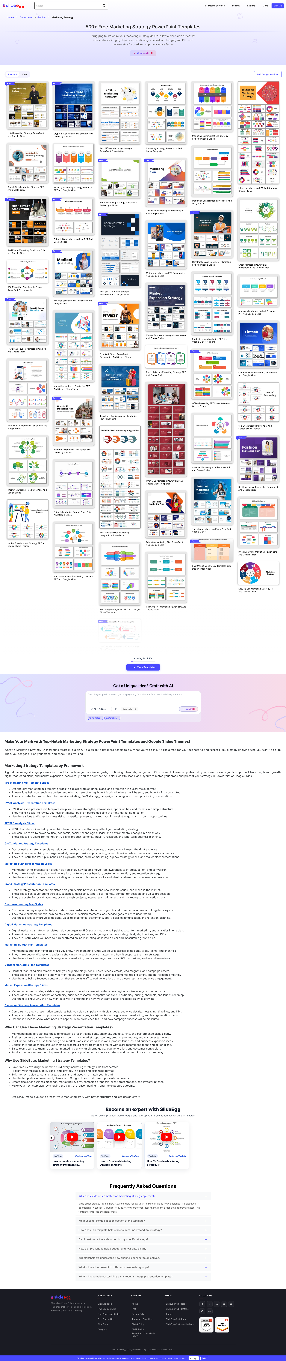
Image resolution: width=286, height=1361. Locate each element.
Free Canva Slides (106, 1319)
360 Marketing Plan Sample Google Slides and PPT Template (25, 288)
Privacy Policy (139, 1314)
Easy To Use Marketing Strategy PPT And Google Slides (256, 590)
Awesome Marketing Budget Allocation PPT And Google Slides (257, 312)
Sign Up (278, 5)
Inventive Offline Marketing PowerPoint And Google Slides (257, 553)
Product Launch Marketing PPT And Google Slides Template (209, 340)
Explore (251, 5)
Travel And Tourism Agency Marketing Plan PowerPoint (118, 417)
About (135, 1303)
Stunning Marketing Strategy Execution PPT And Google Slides (73, 189)
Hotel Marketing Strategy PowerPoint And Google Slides (26, 134)
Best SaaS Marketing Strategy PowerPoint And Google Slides (115, 293)
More (265, 5)
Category (102, 1329)
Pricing (236, 5)
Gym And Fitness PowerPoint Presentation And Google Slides (115, 355)
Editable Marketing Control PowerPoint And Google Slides (73, 513)
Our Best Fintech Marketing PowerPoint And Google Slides (257, 374)
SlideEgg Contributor (176, 1319)
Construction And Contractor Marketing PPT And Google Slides (211, 263)
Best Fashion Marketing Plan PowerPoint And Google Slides (258, 488)
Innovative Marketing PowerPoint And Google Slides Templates (164, 482)
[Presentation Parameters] (116, 709)
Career (169, 1314)
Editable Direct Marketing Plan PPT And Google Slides (73, 240)
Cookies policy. (180, 1358)
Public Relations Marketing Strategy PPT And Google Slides (166, 373)
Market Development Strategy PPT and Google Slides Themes (27, 544)
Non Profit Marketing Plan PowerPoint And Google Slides (72, 451)
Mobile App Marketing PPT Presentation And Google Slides (165, 274)
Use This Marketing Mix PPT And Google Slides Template (119, 647)
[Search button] (104, 5)
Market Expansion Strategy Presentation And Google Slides (166, 336)
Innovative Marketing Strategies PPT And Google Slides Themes (72, 387)
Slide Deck (103, 1324)
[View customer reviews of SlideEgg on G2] (222, 1324)
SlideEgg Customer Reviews (180, 1324)
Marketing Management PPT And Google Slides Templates (120, 611)
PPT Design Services (214, 5)
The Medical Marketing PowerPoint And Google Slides (73, 302)
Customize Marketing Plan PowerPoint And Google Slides (164, 212)
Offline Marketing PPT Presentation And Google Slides (211, 404)
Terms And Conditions (142, 1319)
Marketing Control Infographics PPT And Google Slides (212, 202)
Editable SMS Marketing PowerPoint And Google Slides (27, 427)
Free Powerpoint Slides (109, 1314)
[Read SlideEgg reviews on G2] (206, 1324)
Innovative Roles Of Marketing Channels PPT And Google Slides (73, 577)
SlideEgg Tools (105, 1303)
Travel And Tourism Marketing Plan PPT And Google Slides (27, 350)
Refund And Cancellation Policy (144, 1334)
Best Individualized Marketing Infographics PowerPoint (114, 534)
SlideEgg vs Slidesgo (176, 1303)
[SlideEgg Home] (72, 1297)
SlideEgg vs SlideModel (177, 1309)
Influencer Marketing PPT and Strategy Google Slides (257, 189)
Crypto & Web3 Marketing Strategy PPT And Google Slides (73, 135)
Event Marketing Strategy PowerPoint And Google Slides (118, 204)
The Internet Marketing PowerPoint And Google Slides (211, 530)
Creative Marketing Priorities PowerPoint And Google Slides (212, 468)
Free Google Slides (107, 1309)
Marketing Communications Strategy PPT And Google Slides (210, 137)
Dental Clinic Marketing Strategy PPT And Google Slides (26, 188)
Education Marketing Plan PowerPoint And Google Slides (164, 543)
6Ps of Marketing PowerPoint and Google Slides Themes (255, 427)
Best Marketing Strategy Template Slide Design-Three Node (211, 567)
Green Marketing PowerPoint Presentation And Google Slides (253, 266)
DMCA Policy (138, 1324)
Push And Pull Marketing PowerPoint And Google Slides (166, 608)
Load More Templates (143, 667)
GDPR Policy (138, 1329)
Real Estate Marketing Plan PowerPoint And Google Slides (26, 251)
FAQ (134, 1309)
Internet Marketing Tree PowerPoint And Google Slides (27, 491)
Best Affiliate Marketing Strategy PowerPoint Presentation (116, 149)
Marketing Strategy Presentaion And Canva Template (164, 149)
